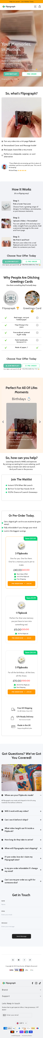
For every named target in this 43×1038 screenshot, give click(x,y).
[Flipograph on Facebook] (32, 983)
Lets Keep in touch (11, 1003)
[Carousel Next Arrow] (40, 421)
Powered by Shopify (27, 1035)
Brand (5, 990)
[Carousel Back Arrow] (3, 421)
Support (6, 996)
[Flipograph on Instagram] (36, 983)
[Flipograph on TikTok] (40, 983)
